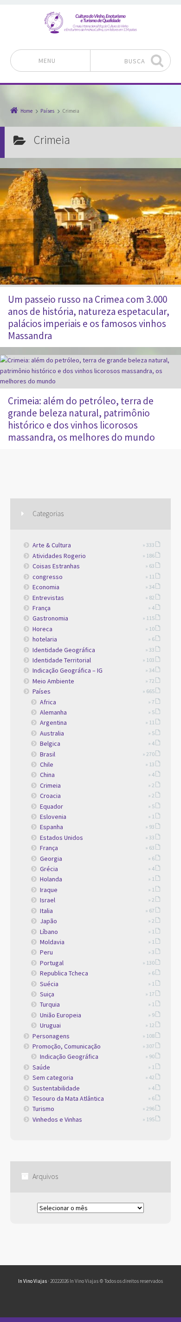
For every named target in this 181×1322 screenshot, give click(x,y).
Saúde (41, 1067)
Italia (46, 910)
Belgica (50, 743)
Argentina (53, 722)
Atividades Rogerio (59, 556)
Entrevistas (48, 597)
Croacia (50, 795)
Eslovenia (53, 816)
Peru (46, 952)
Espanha (51, 827)
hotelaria (44, 639)
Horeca (42, 629)
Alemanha (53, 712)
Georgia (51, 858)
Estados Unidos (61, 837)
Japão (48, 921)
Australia (52, 733)
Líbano (49, 931)
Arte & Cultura (51, 545)
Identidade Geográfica (63, 650)
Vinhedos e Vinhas (57, 1119)
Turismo (43, 1108)
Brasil (47, 754)
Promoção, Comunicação (66, 1046)
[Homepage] (90, 22)
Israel (47, 900)
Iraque (49, 890)
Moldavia (52, 942)
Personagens (51, 1036)
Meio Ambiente (53, 681)
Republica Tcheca (64, 973)
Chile (46, 764)
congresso (47, 576)
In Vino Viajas (32, 1281)
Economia (45, 587)
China (47, 774)
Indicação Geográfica (69, 1056)
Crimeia (50, 785)
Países (41, 691)
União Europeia (60, 1015)
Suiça (47, 994)
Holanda (51, 879)
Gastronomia (50, 618)
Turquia (50, 1004)
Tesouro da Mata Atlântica (68, 1098)
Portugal (52, 963)
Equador (51, 806)
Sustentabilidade (56, 1088)
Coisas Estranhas (56, 566)
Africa (48, 702)
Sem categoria (52, 1077)
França (41, 608)
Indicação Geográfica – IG (67, 670)
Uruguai (50, 1025)
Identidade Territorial (61, 660)
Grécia (49, 869)
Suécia (49, 984)
